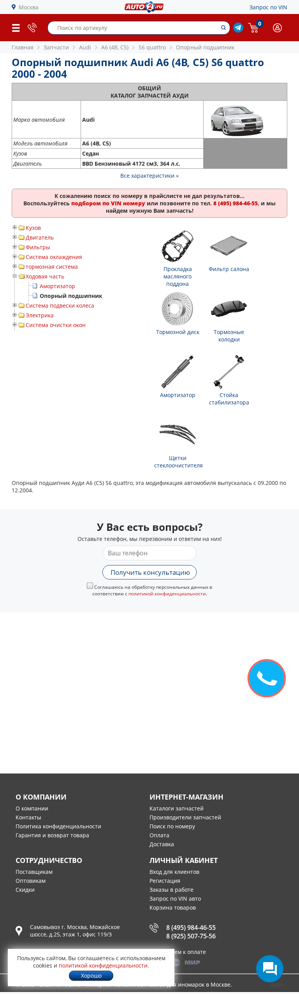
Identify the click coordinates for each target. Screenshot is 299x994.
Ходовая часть (45, 276)
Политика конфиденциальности (58, 826)
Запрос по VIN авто (175, 898)
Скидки (25, 889)
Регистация (165, 880)
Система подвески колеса (60, 305)
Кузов (33, 227)
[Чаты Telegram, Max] (269, 968)
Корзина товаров (173, 907)
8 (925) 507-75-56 (191, 936)
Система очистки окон (56, 325)
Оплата (159, 835)
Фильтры (38, 247)
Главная (22, 47)
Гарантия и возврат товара (52, 835)
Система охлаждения (54, 257)
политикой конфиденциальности (167, 593)
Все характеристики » (149, 175)
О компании (32, 808)
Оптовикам (31, 880)
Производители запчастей (185, 817)
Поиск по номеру (172, 826)
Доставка (162, 844)
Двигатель (40, 237)
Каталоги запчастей (177, 808)
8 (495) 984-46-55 (191, 927)
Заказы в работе (171, 889)
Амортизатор (57, 286)
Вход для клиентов (174, 871)
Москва (29, 7)
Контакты (28, 817)
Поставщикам (34, 871)
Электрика (40, 315)
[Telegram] (238, 30)
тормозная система (52, 266)
